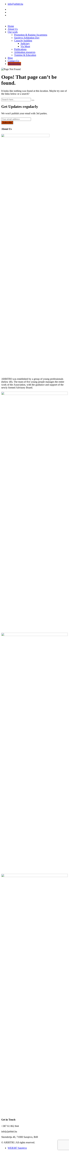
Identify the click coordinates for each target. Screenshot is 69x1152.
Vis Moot (25, 46)
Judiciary (25, 43)
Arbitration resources (24, 52)
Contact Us (13, 60)
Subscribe (7, 122)
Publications (20, 49)
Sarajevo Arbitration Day (26, 37)
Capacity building (23, 40)
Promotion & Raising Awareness (30, 34)
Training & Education (25, 55)
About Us (13, 29)
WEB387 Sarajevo (17, 1148)
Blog (10, 58)
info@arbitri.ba (15, 4)
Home (11, 26)
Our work (13, 32)
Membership (14, 63)
